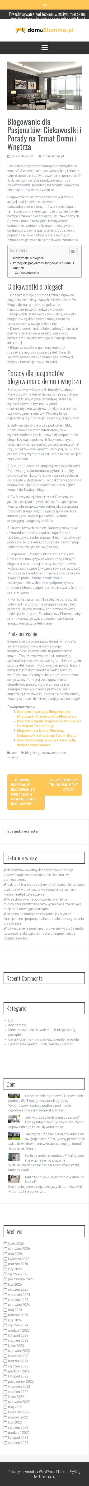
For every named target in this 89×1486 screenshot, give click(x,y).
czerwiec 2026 (19, 1249)
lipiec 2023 (16, 1346)
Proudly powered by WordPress (32, 1472)
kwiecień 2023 (18, 1356)
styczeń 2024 (18, 1325)
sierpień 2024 (18, 1300)
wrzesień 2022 (19, 1386)
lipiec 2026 (16, 1243)
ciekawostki (50, 753)
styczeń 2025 (18, 1289)
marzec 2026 (18, 1264)
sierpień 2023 (18, 1340)
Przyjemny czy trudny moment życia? (63, 785)
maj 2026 (15, 1254)
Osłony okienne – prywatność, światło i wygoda (43, 1039)
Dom (14, 753)
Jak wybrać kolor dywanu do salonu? (52, 1117)
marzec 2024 (18, 1315)
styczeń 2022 (18, 1427)
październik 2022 (21, 1381)
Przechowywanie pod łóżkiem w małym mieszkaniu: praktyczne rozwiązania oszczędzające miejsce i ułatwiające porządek (43, 904)
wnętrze (12, 757)
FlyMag (75, 1472)
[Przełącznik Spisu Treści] (71, 251)
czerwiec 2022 (19, 1402)
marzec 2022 (18, 1417)
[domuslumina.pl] (44, 30)
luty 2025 (15, 1284)
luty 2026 (15, 1269)
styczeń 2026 (18, 1274)
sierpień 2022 (18, 1392)
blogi (36, 753)
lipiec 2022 (16, 1397)
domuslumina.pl (53, 156)
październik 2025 (21, 1279)
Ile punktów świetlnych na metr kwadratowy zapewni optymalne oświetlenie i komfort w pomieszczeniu (38, 874)
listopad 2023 (18, 1335)
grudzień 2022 (19, 1371)
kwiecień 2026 (18, 1259)
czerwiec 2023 (19, 1351)
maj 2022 (15, 1407)
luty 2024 (15, 1320)
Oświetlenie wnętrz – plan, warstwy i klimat (40, 1044)
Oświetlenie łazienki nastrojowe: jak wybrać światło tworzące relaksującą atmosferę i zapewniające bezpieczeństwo (44, 933)
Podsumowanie (29, 272)
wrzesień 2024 (19, 1295)
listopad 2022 (18, 1376)
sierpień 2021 (18, 1443)
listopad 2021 (18, 1437)
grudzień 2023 (19, 1330)
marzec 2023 (18, 1361)
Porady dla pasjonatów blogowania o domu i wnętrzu (43, 265)
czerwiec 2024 (19, 1305)
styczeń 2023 (18, 1366)
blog (28, 753)
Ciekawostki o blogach (28, 258)
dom (63, 753)
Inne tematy (17, 1025)
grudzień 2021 (19, 1432)
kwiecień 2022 (18, 1412)
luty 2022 (15, 1422)
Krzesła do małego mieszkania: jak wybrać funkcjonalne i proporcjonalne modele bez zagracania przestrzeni (44, 918)
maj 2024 (15, 1310)
